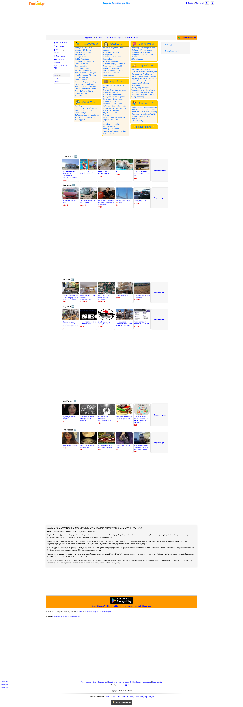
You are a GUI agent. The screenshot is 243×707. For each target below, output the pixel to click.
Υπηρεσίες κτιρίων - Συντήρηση (143, 90)
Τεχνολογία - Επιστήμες (111, 124)
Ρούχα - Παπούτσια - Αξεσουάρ (86, 86)
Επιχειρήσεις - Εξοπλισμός (84, 84)
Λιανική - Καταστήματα (111, 110)
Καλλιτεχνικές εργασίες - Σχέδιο (115, 106)
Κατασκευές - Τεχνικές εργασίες (114, 108)
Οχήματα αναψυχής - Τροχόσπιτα (87, 115)
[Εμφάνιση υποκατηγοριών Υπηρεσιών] (152, 65)
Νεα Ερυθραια (132, 37)
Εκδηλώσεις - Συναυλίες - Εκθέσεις (144, 112)
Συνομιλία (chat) (128, 697)
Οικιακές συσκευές (82, 77)
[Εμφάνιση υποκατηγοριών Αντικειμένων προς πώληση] (97, 44)
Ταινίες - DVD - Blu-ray (83, 52)
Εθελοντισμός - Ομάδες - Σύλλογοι (143, 109)
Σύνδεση (191, 3)
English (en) (4, 681)
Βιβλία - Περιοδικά (82, 59)
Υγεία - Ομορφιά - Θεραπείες (141, 81)
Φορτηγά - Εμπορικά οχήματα (86, 117)
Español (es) (4, 687)
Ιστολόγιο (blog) (141, 697)
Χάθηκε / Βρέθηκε (137, 121)
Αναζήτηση (60, 46)
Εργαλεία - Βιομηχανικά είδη (85, 82)
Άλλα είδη (78, 96)
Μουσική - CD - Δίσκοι (83, 50)
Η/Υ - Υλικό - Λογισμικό (83, 68)
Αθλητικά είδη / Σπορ (82, 54)
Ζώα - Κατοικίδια (81, 66)
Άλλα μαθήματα (137, 59)
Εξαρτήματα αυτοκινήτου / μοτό (87, 108)
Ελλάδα (99, 37)
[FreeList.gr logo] (37, 3)
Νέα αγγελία (60, 56)
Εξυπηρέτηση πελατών (111, 101)
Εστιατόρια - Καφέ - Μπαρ (112, 104)
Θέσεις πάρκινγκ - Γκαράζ (112, 66)
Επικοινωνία (157, 682)
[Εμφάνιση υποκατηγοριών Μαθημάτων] (153, 44)
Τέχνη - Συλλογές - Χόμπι (84, 91)
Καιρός (151, 697)
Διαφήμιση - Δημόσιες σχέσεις (114, 97)
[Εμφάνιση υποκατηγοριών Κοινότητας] (152, 103)
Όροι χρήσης (86, 682)
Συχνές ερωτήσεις (115, 682)
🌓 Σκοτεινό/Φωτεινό (121, 702)
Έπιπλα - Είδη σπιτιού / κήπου (86, 89)
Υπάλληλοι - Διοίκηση (111, 129)
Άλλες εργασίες (108, 133)
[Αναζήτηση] (207, 2)
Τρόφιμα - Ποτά (80, 57)
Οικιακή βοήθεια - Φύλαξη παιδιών (144, 76)
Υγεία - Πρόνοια (109, 126)
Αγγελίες (88, 37)
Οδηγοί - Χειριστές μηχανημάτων (115, 90)
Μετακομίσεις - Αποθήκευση (141, 74)
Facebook (131, 685)
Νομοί (167, 45)
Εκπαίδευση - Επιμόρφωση (113, 99)
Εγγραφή (199, 3)
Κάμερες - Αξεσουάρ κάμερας (85, 73)
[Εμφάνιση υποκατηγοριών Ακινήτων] (121, 44)
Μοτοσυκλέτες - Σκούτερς (84, 110)
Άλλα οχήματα (80, 120)
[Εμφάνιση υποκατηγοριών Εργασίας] (121, 81)
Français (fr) (4, 684)
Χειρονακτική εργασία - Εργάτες (114, 131)
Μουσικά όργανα (81, 80)
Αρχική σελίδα (61, 43)
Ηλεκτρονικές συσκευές (83, 70)
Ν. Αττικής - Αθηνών (115, 37)
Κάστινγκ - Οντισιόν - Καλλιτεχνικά (144, 72)
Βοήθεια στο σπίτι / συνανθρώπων (144, 107)
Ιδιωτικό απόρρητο (100, 682)
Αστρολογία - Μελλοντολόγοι (142, 92)
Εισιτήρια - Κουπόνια (82, 64)
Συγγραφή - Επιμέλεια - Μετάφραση (144, 79)
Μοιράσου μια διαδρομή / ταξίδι (143, 114)
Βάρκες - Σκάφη (80, 113)
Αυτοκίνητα (79, 106)
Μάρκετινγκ (107, 115)
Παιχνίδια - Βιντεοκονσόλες (85, 61)
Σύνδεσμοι (137, 682)
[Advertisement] (121, 20)
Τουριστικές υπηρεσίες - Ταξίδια (143, 94)
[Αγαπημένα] (212, 2)
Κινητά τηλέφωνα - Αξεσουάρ (85, 75)
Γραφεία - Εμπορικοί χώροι (113, 70)
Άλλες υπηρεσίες (137, 97)
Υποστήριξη (127, 682)
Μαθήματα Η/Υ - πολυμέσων (141, 50)
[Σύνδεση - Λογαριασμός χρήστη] (187, 3)
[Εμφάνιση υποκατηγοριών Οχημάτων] (94, 102)
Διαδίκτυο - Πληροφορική (112, 94)
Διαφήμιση (147, 682)
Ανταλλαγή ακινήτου (110, 61)
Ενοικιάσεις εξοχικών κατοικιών (115, 64)
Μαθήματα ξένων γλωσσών (141, 52)
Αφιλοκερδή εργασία (110, 92)
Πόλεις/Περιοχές (171, 51)
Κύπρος (56, 82)
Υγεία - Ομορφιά (81, 93)
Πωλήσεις (106, 122)
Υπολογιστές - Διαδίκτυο (140, 88)
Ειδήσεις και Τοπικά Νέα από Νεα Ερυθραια (66, 616)
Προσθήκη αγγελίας (188, 37)
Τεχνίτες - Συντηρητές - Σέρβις (114, 117)
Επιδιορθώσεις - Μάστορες (141, 69)
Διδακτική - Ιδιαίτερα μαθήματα (143, 48)
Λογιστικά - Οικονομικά (111, 113)
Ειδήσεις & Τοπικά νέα (112, 697)
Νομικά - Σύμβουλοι (110, 120)
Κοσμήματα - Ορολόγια (83, 48)
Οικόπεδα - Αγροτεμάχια (112, 68)
